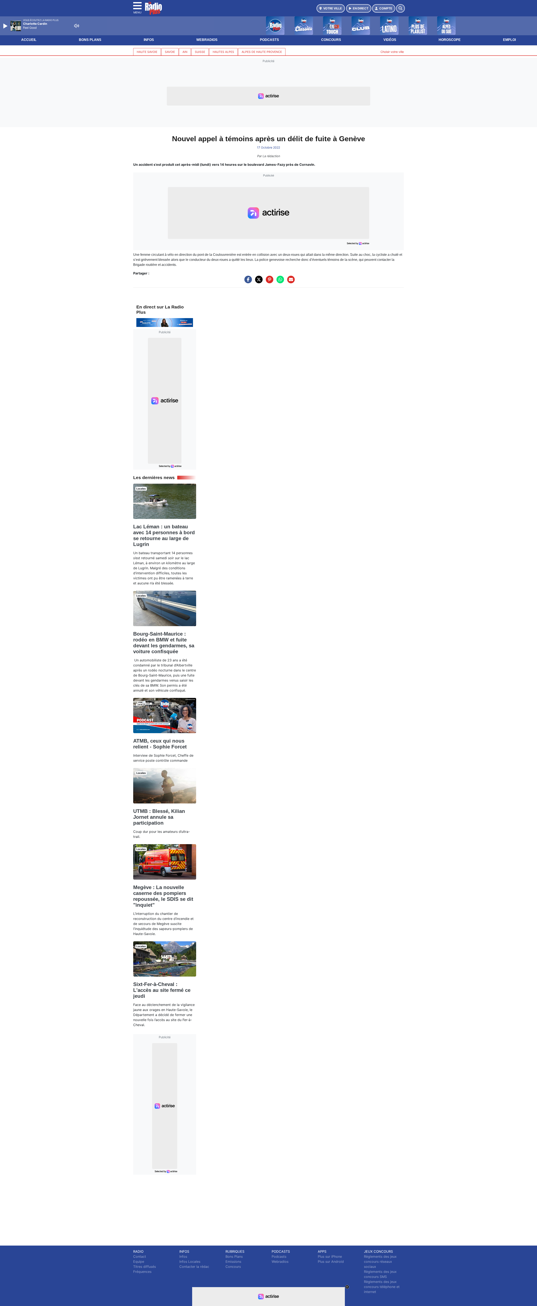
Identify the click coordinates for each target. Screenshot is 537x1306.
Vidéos (389, 40)
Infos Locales (189, 1261)
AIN (184, 52)
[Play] (5, 26)
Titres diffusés (144, 1266)
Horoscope (450, 40)
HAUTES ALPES (223, 52)
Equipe (138, 1261)
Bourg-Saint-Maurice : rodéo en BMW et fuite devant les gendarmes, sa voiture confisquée (163, 642)
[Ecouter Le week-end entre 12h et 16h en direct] (164, 322)
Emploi (509, 40)
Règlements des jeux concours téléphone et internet (382, 1287)
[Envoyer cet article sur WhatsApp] (279, 281)
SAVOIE (170, 52)
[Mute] (76, 26)
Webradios (207, 40)
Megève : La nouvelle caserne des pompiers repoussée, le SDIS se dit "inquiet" (163, 896)
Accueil (28, 40)
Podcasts (269, 40)
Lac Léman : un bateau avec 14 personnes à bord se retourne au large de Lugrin (164, 535)
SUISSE (200, 52)
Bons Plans (90, 40)
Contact (139, 1256)
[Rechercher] (400, 8)
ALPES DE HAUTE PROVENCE (262, 52)
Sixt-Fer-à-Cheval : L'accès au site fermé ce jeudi (161, 990)
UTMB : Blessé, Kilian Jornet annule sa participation (159, 817)
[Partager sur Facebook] (247, 281)
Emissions (233, 1261)
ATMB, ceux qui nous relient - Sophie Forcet (160, 744)
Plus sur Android (331, 1261)
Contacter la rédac (194, 1266)
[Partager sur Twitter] (258, 281)
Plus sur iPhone (330, 1256)
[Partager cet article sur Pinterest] (268, 281)
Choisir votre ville (392, 52)
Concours (331, 40)
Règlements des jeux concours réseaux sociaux (380, 1261)
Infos (149, 40)
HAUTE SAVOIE (147, 52)
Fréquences (142, 1271)
